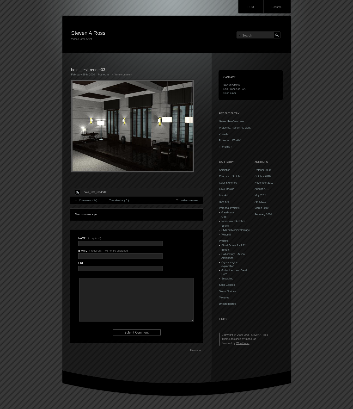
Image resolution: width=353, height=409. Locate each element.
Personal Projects (229, 207)
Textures (224, 297)
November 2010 (264, 182)
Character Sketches (231, 176)
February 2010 (263, 214)
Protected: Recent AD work (235, 127)
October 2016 (263, 176)
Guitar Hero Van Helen (232, 121)
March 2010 (261, 207)
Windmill (226, 234)
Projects (224, 240)
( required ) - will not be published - (103, 250)
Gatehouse (227, 212)
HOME (252, 7)
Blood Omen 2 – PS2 (233, 245)
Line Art (223, 195)
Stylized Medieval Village (235, 230)
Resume (276, 7)
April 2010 (260, 201)
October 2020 (263, 169)
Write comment (123, 74)
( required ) (89, 238)
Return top (196, 350)
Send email (229, 93)
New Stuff (224, 201)
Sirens (225, 225)
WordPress (243, 343)
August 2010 (262, 188)
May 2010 (260, 195)
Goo (223, 216)
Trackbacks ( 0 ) (119, 200)
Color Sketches (228, 182)
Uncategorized (227, 303)
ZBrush (223, 134)
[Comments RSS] (77, 192)
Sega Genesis (227, 284)
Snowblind (227, 278)
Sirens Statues (227, 291)
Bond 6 (225, 249)
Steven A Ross (88, 33)
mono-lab (250, 338)
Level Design (226, 188)
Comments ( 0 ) (88, 200)
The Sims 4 (225, 146)
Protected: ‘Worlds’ (230, 140)
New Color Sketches (233, 221)
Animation (224, 169)
